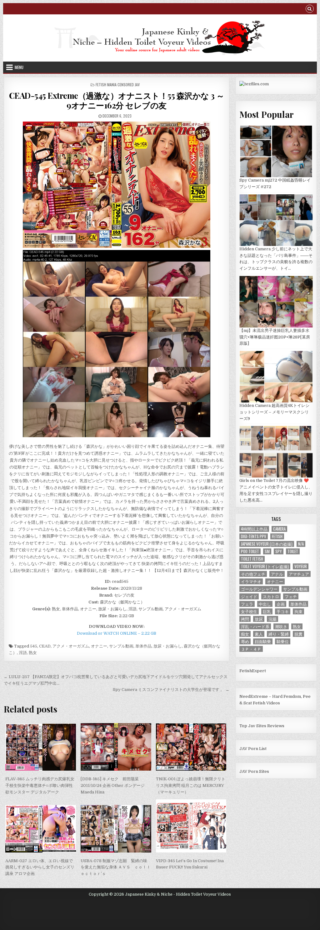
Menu (19, 67)
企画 (281, 604)
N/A (301, 544)
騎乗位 (283, 641)
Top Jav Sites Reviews (261, 725)
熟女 (33, 652)
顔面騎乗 (263, 641)
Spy (278, 551)
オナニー (99, 646)
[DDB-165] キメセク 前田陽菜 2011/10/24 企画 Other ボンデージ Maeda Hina (113, 785)
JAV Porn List (253, 748)
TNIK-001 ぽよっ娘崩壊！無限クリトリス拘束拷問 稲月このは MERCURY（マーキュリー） (190, 785)
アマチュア (299, 574)
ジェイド (249, 596)
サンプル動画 (121, 646)
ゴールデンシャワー (259, 589)
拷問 (245, 619)
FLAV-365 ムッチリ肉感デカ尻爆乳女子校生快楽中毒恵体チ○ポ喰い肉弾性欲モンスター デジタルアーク (39, 785)
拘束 (298, 611)
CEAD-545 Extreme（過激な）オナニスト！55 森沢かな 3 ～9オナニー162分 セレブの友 (116, 100)
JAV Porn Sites (254, 771)
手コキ (283, 611)
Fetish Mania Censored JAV (118, 84)
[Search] (310, 9)
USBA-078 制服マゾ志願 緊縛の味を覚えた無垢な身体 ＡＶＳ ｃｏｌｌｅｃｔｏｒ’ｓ (116, 867)
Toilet (293, 551)
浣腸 (272, 619)
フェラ (247, 604)
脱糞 (298, 634)
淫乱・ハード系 (255, 626)
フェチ (291, 596)
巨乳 (267, 611)
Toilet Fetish (252, 559)
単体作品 (143, 646)
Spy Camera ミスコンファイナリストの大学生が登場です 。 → (171, 689)
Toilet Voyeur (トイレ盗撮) (265, 566)
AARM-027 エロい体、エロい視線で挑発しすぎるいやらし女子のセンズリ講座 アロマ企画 (39, 867)
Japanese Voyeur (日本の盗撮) (266, 544)
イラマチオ (251, 581)
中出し (265, 604)
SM (267, 551)
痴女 (245, 634)
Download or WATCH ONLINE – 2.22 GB (116, 633)
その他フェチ (253, 574)
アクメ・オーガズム (70, 646)
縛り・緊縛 (278, 634)
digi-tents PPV (253, 536)
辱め (245, 641)
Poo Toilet (250, 551)
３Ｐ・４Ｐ (251, 649)
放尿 (259, 619)
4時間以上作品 (254, 529)
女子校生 (249, 611)
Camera (279, 529)
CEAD (45, 646)
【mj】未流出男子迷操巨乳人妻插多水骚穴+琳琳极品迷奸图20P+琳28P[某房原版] (274, 337)
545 (33, 646)
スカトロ (271, 596)
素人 (259, 634)
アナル (277, 574)
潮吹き (281, 626)
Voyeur (300, 566)
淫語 (23, 652)
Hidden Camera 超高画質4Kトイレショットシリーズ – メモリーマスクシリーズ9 (274, 412)
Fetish (277, 536)
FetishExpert (252, 670)
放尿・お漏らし (167, 646)
